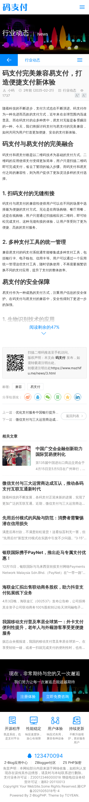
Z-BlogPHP (37, 795)
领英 (77, 397)
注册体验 (28, 696)
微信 (47, 397)
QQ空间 (67, 397)
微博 (27, 397)
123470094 (48, 756)
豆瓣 (57, 397)
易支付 (35, 387)
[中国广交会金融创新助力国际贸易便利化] (16, 456)
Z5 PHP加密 (72, 763)
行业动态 (69, 90)
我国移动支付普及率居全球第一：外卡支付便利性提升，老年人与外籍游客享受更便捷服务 (43, 627)
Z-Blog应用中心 (16, 763)
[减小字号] (84, 95)
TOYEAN (71, 795)
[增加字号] (77, 95)
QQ (37, 397)
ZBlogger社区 (45, 763)
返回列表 (72, 416)
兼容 (18, 387)
